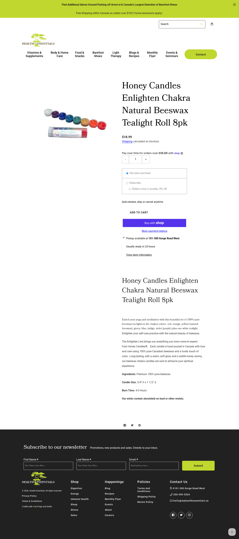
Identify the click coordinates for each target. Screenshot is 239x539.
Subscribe (135, 183)
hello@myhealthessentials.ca (191, 500)
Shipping (127, 141)
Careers (109, 515)
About (108, 509)
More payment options (154, 231)
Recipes (109, 493)
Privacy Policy (29, 496)
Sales (74, 515)
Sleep (74, 504)
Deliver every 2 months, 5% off (148, 189)
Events (109, 504)
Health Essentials (37, 491)
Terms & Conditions (32, 501)
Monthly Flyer (113, 499)
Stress (74, 509)
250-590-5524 (181, 494)
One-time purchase (140, 173)
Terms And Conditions (143, 490)
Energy (75, 493)
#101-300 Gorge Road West (189, 488)
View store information (139, 254)
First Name (31, 459)
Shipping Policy (146, 496)
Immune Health (80, 499)
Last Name (83, 459)
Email (133, 459)
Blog (107, 488)
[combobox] (182, 24)
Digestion (76, 488)
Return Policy (145, 501)
